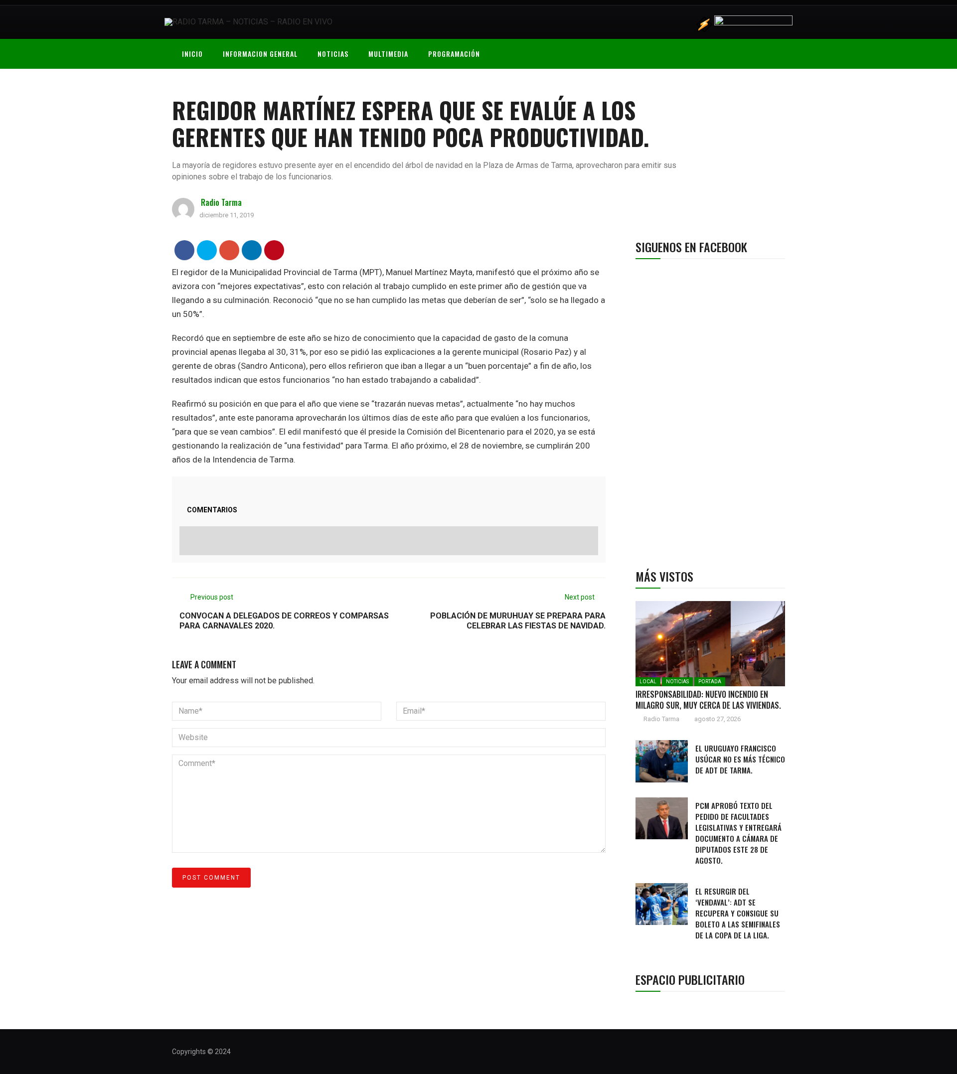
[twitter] (207, 250)
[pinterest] (274, 250)
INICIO (192, 53)
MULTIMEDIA (388, 53)
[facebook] (184, 250)
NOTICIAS (333, 53)
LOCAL (647, 681)
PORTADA (709, 681)
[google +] (229, 250)
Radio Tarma (221, 202)
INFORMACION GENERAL (260, 53)
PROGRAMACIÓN (454, 53)
